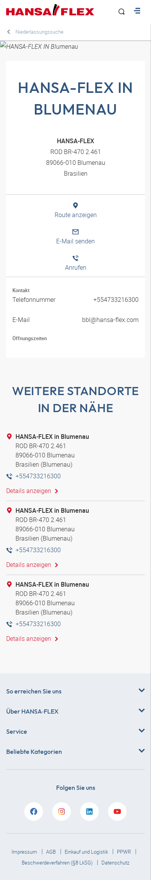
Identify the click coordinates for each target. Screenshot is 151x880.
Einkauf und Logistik (87, 851)
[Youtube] (117, 811)
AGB (51, 851)
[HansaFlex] (50, 9)
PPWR (124, 851)
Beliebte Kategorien (34, 751)
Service (16, 731)
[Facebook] (33, 811)
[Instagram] (61, 811)
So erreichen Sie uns (34, 691)
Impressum (25, 851)
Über (32, 711)
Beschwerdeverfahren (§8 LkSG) (58, 862)
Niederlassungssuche (39, 31)
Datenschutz (115, 862)
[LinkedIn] (89, 811)
